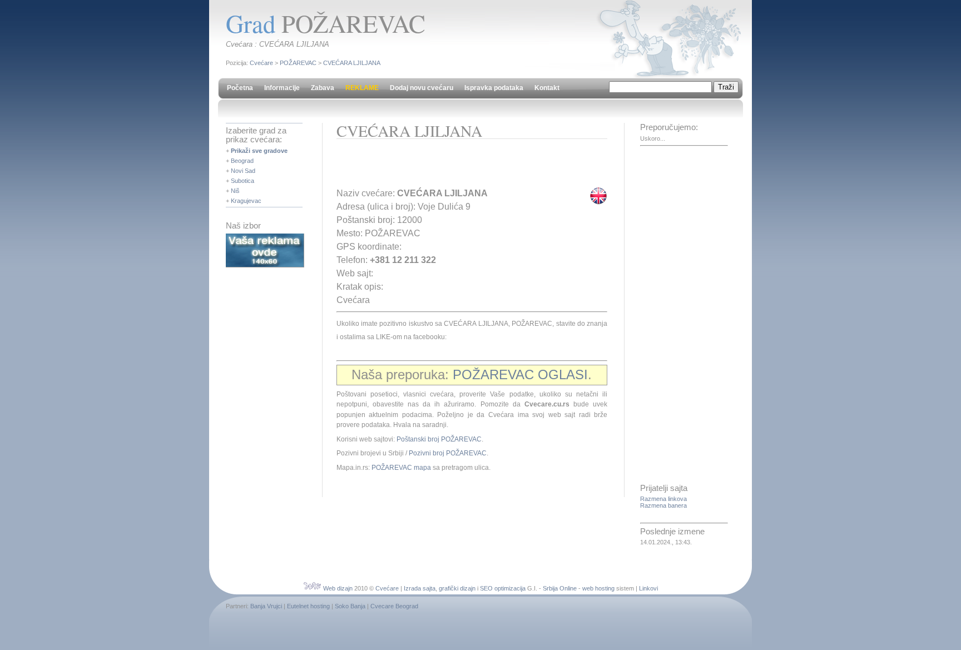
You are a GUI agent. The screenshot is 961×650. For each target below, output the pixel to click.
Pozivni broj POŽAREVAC (448, 453)
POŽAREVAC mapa (401, 468)
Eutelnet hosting (308, 606)
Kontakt (546, 88)
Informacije (282, 88)
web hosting (598, 588)
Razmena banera (663, 505)
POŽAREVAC (298, 62)
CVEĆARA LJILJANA (351, 62)
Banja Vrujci (266, 606)
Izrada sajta (419, 588)
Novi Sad (243, 170)
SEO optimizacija (503, 588)
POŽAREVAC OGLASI (520, 374)
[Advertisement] (466, 166)
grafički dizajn (457, 588)
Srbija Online (560, 588)
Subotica (242, 180)
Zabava (322, 88)
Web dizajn (338, 588)
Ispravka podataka (493, 88)
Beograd (242, 160)
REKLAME (362, 88)
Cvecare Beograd (394, 606)
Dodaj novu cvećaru (421, 88)
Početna (240, 88)
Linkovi (648, 588)
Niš (235, 190)
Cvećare (261, 62)
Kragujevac (246, 200)
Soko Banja (350, 606)
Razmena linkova (663, 498)
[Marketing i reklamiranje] (265, 265)
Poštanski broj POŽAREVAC (439, 439)
